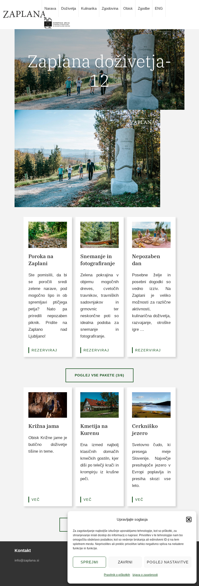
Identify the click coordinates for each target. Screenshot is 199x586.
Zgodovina (110, 8)
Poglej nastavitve (168, 562)
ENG (159, 8)
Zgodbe (144, 8)
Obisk (128, 8)
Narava (50, 8)
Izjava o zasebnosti (145, 575)
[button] (188, 519)
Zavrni (125, 562)
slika (58, 23)
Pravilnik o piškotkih (117, 575)
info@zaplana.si (27, 560)
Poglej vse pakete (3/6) (99, 375)
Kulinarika (89, 8)
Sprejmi (89, 562)
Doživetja (68, 8)
